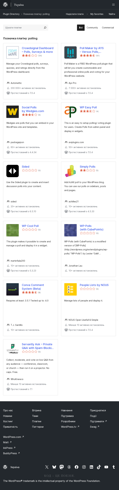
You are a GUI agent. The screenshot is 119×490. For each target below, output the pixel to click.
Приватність (10, 426)
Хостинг (8, 421)
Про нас (8, 410)
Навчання (66, 410)
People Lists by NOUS (94, 285)
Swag (94, 426)
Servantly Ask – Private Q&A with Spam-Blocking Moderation (38, 346)
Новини (7, 415)
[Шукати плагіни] (45, 28)
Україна (14, 467)
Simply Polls (87, 166)
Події (93, 415)
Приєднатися (98, 410)
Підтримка (67, 415)
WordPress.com (13, 436)
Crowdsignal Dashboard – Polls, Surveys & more (37, 49)
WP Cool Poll (30, 225)
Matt (7, 442)
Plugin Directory (11, 14)
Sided (25, 166)
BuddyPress (11, 453)
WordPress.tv (70, 426)
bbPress (9, 447)
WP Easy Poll (88, 107)
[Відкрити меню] (114, 4)
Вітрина (36, 410)
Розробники (68, 421)
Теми (35, 415)
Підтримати (98, 421)
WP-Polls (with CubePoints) (92, 227)
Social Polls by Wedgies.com (33, 109)
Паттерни (38, 426)
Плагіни (36, 421)
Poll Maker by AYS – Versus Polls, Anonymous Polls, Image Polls (96, 50)
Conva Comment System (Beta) (33, 286)
